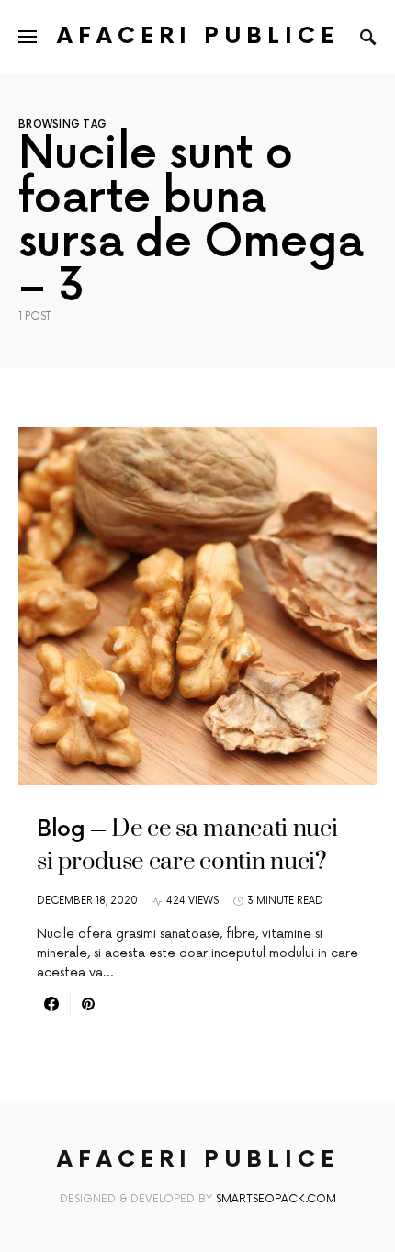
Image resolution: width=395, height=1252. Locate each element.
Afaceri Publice (198, 36)
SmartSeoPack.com (276, 1199)
